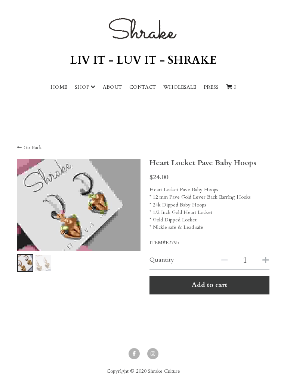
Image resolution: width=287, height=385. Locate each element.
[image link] (143, 28)
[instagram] (152, 353)
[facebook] (134, 353)
